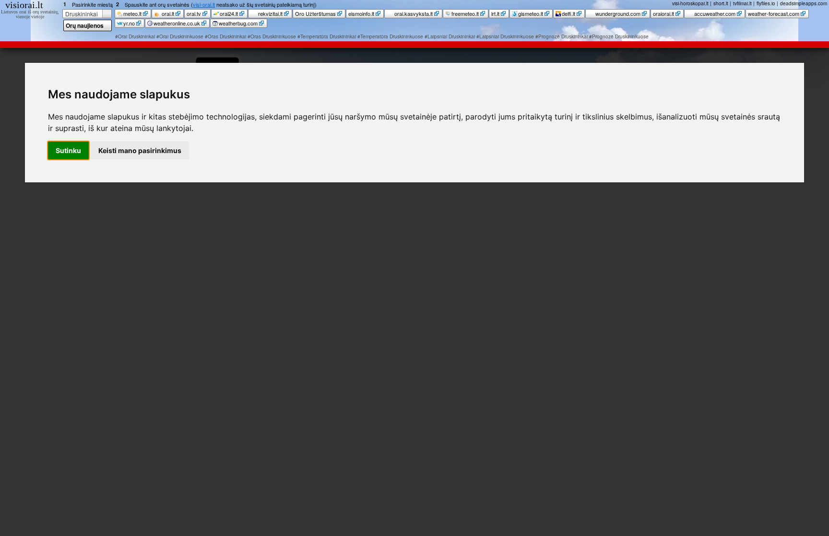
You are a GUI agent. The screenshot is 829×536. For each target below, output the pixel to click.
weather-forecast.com (773, 13)
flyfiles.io (766, 3)
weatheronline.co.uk (177, 23)
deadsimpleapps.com (803, 3)
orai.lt (167, 13)
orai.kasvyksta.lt (413, 13)
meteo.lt (132, 13)
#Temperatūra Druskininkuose (390, 36)
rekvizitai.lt (270, 13)
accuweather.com (714, 13)
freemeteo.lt (465, 13)
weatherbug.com (238, 23)
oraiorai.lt (663, 13)
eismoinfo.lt (361, 13)
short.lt (720, 3)
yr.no (129, 23)
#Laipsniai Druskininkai (450, 36)
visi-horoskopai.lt (690, 3)
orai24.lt (229, 13)
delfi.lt (568, 13)
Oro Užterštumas (315, 13)
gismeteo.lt (530, 13)
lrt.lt (495, 13)
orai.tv (194, 13)
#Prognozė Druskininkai (561, 36)
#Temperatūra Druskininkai (326, 36)
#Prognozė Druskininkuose (619, 36)
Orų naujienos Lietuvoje (85, 26)
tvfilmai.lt (742, 3)
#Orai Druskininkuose (179, 36)
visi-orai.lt (204, 4)
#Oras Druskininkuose (272, 36)
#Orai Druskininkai (135, 36)
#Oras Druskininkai (225, 36)
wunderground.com (617, 13)
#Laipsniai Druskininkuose (505, 36)
